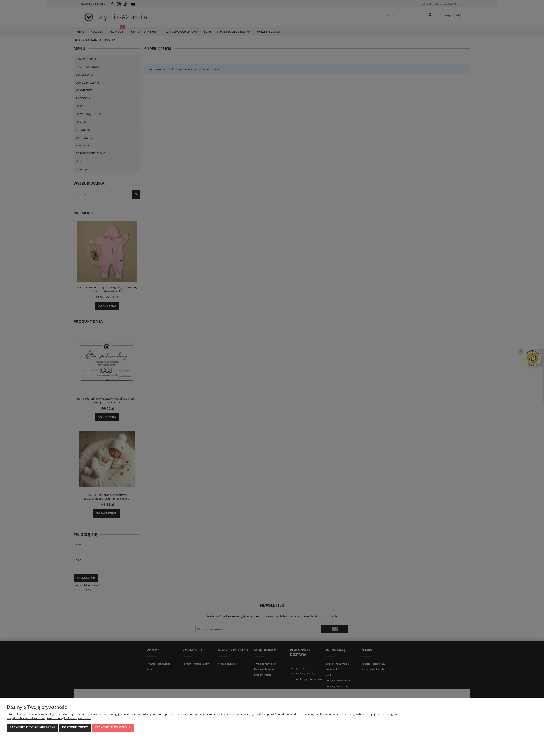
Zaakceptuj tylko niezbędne (32, 727)
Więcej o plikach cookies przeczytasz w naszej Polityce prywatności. (49, 718)
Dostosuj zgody (75, 727)
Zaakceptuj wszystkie (112, 727)
